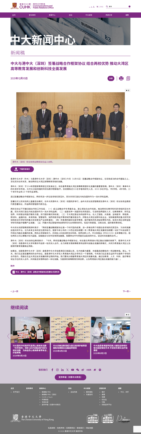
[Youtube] (72, 369)
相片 (103, 392)
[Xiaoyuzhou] (95, 369)
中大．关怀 (125, 392)
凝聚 (127, 15)
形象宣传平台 (107, 405)
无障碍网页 (70, 428)
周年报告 (89, 392)
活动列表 (73, 392)
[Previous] (14, 127)
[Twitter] (103, 81)
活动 (70, 15)
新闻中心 (52, 15)
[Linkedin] (98, 81)
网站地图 (89, 428)
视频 (103, 397)
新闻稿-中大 (46, 392)
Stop (128, 90)
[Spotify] (100, 369)
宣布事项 (32, 15)
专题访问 (89, 395)
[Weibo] (82, 369)
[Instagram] (57, 369)
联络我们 (80, 428)
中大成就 (88, 15)
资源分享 (109, 15)
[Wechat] (77, 369)
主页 (14, 15)
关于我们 (16, 392)
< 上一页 (14, 291)
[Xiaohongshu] (88, 370)
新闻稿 (18, 53)
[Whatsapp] (118, 81)
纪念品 (104, 400)
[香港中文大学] (21, 6)
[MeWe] (123, 81)
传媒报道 (45, 400)
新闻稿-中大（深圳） (49, 395)
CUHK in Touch (47, 397)
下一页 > (126, 291)
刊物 (103, 402)
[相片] (70, 125)
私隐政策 (51, 428)
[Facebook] (93, 81)
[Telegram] (108, 81)
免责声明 (60, 428)
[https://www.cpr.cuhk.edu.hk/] (43, 6)
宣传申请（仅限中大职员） (52, 405)
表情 (103, 395)
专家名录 (45, 402)
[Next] (127, 127)
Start (126, 90)
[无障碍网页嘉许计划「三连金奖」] (93, 418)
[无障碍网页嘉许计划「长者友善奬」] (107, 418)
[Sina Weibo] (113, 81)
